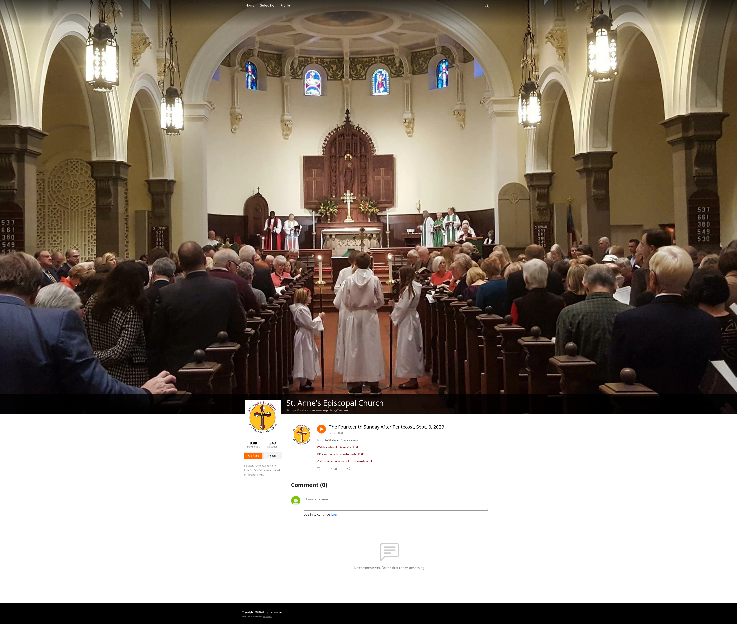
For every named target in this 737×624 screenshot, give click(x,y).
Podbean (267, 616)
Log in (335, 514)
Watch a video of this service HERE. (338, 447)
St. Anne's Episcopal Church (335, 402)
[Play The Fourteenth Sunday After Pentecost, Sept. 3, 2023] (321, 429)
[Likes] (319, 469)
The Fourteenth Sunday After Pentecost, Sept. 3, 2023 (386, 427)
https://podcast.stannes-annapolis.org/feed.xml (319, 410)
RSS (274, 455)
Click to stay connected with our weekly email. (344, 461)
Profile (285, 5)
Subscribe (267, 5)
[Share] (348, 469)
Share (255, 455)
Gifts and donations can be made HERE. (340, 454)
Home (250, 5)
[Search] (486, 5)
